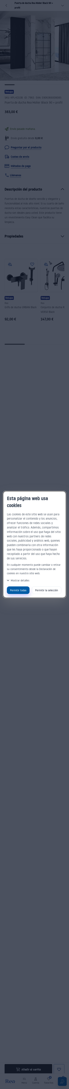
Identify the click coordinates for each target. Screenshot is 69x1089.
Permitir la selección (46, 590)
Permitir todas (18, 590)
